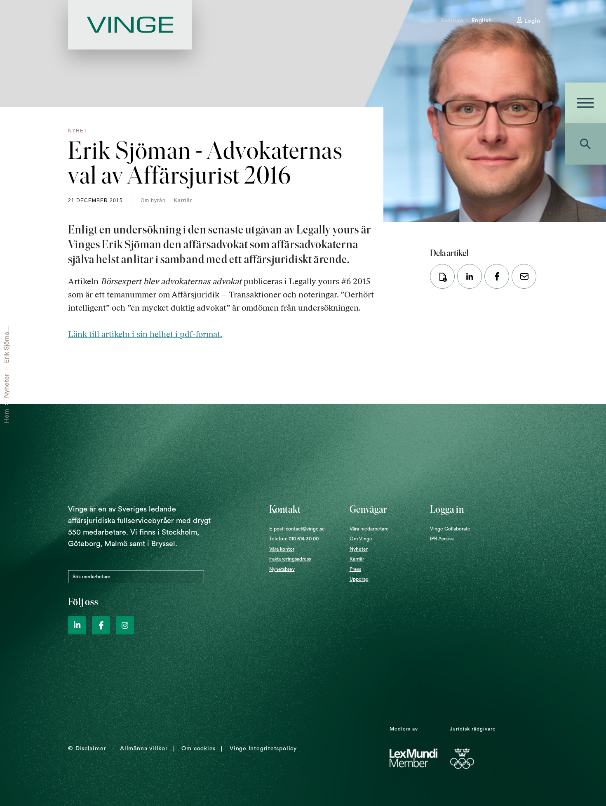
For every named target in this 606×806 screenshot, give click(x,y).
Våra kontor (281, 549)
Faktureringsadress (290, 558)
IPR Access (441, 538)
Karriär (183, 200)
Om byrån (153, 200)
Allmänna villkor (143, 749)
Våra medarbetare (369, 528)
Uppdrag (359, 579)
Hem (6, 416)
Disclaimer (90, 749)
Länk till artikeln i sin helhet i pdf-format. (145, 334)
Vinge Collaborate (450, 528)
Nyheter (6, 386)
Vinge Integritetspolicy (263, 749)
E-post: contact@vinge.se (297, 528)
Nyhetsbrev (282, 569)
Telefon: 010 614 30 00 (294, 538)
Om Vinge (361, 538)
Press (355, 569)
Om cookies (198, 749)
